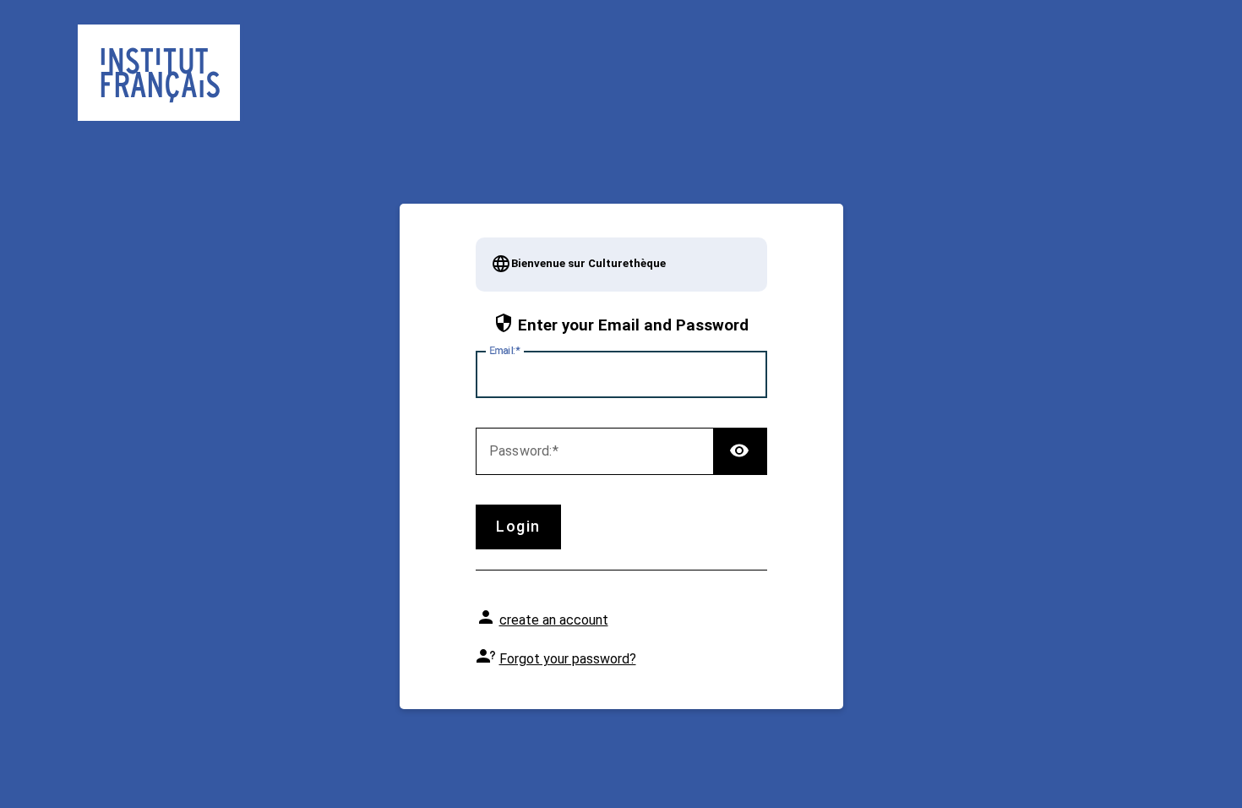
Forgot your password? (567, 659)
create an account (553, 620)
